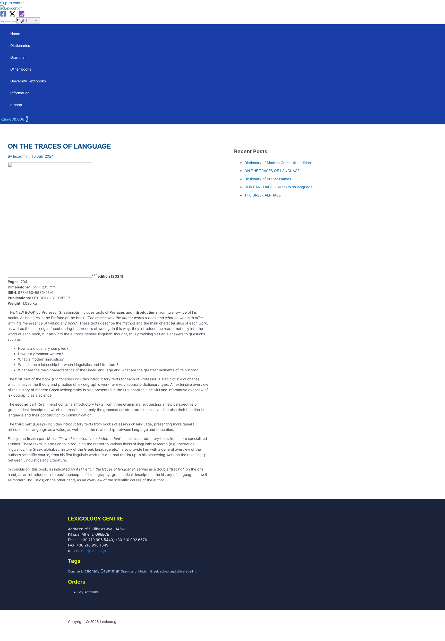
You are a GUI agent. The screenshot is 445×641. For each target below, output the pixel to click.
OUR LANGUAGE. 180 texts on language (278, 187)
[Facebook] (3, 15)
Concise (74, 571)
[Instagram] (22, 15)
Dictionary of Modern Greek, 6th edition (277, 162)
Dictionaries (20, 45)
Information (19, 93)
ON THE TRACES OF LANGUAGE (271, 170)
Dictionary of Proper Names (267, 179)
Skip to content (13, 3)
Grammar (18, 57)
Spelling (191, 571)
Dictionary (90, 571)
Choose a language (8, 21)
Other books (20, 69)
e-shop (16, 104)
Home (15, 33)
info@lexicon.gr (93, 550)
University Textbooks (28, 81)
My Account (88, 592)
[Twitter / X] (12, 15)
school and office (172, 571)
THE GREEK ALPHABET (263, 195)
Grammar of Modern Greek (140, 571)
